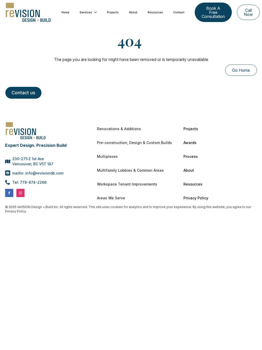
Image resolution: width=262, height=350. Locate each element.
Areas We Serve (111, 198)
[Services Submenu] (97, 12)
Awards (189, 142)
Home (65, 12)
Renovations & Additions (119, 129)
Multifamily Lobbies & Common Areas (130, 170)
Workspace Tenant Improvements (127, 184)
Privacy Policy (195, 198)
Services (86, 12)
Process (190, 156)
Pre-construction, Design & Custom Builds (133, 142)
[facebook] (9, 193)
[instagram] (20, 193)
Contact (178, 12)
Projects (113, 12)
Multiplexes (107, 156)
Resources (155, 12)
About (133, 12)
